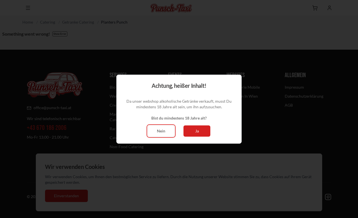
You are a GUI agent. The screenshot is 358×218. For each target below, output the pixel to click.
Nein (161, 130)
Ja (197, 130)
